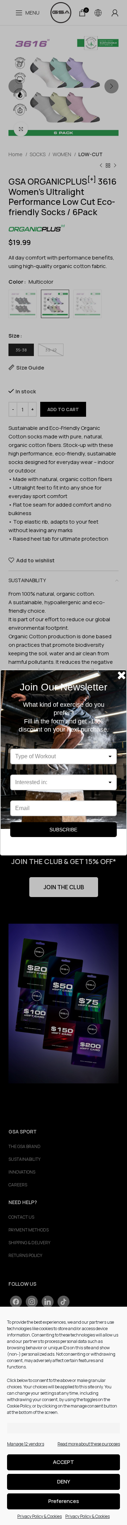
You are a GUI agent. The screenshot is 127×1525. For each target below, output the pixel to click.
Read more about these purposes (89, 1444)
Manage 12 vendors (25, 1444)
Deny (63, 1481)
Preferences (63, 1501)
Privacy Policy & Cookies (39, 1516)
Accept (63, 1462)
